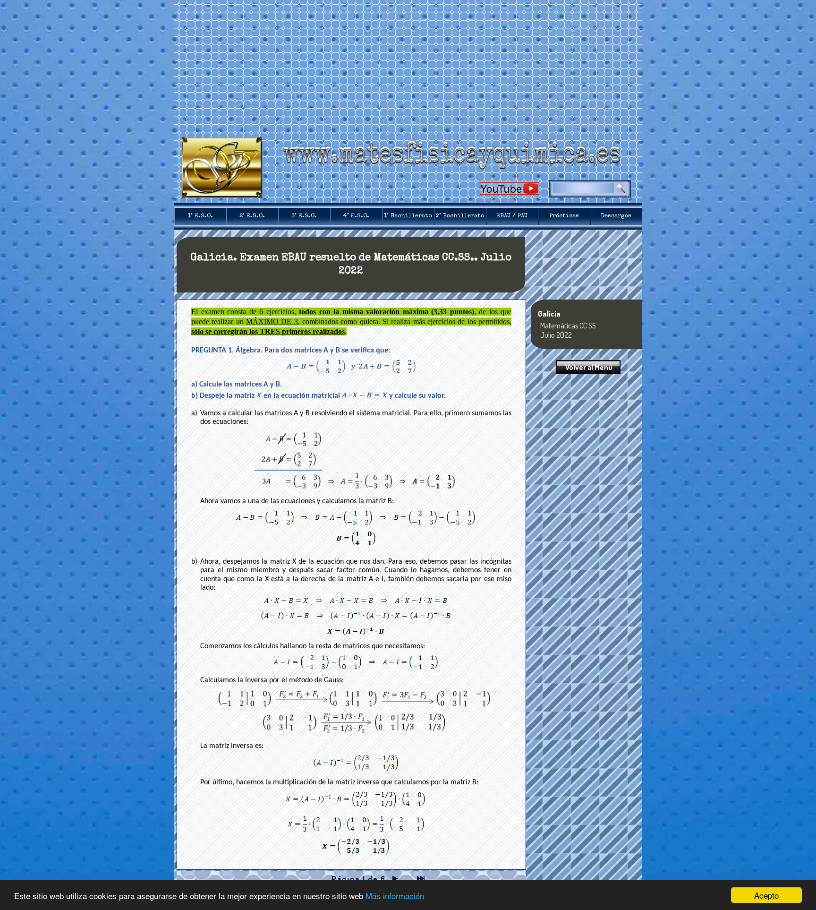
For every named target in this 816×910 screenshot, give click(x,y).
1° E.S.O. (200, 216)
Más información (395, 895)
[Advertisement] (408, 66)
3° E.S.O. (304, 216)
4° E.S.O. (356, 216)
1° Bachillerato (408, 216)
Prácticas (564, 216)
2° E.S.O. (252, 216)
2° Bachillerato (460, 216)
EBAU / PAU (511, 216)
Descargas (616, 216)
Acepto (766, 895)
